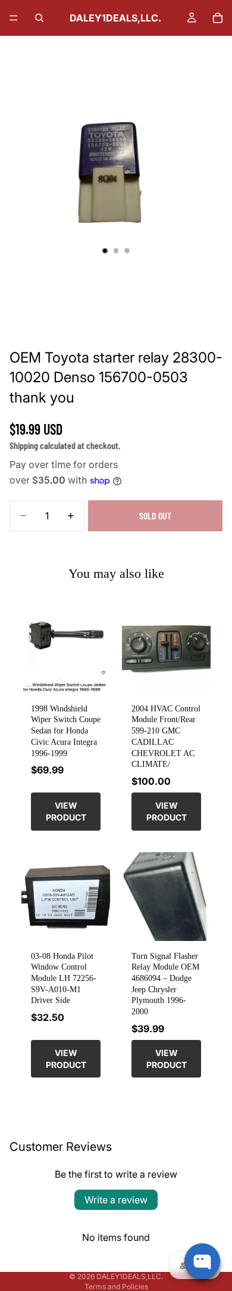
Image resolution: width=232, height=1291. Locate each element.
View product (66, 811)
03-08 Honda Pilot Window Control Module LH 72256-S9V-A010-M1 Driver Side (63, 978)
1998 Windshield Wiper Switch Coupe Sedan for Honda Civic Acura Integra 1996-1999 (66, 731)
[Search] (39, 18)
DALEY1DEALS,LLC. (129, 1276)
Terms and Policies (116, 1286)
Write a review (116, 1200)
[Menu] (13, 18)
